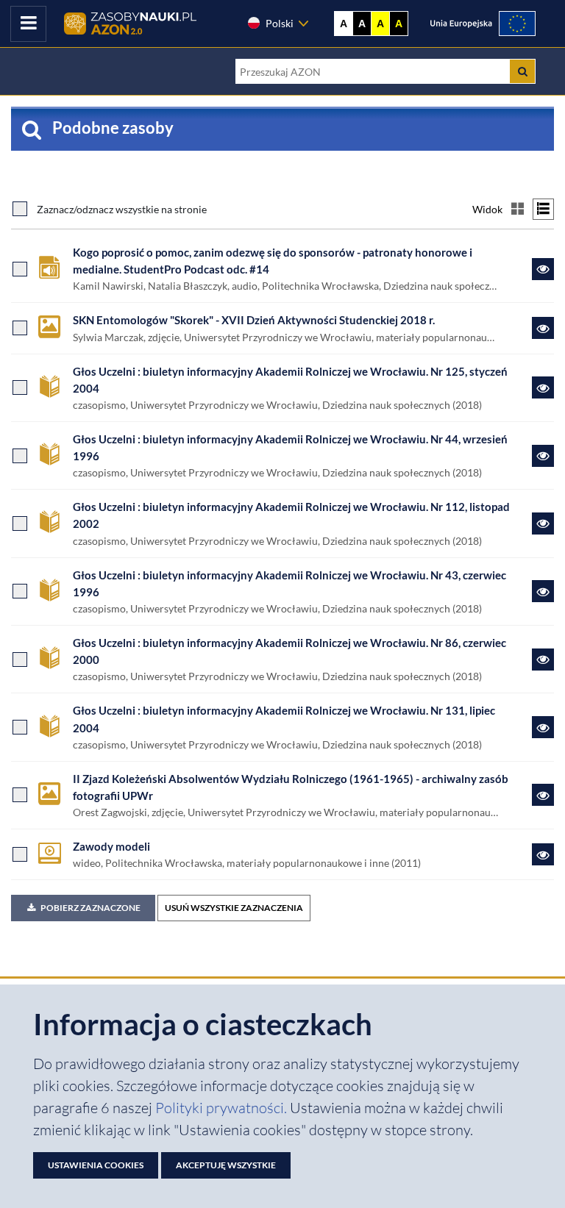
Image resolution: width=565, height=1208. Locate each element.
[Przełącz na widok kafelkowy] (517, 209)
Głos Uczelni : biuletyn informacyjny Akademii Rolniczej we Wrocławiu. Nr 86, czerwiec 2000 (289, 651)
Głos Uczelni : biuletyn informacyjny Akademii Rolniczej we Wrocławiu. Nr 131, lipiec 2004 (284, 719)
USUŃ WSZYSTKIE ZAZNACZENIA (234, 907)
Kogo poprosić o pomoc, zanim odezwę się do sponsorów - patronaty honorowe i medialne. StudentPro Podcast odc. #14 (272, 261)
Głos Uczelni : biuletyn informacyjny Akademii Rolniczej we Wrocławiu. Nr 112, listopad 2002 (291, 515)
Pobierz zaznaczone (90, 907)
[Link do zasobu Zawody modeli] (543, 854)
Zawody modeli (111, 846)
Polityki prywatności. (222, 1107)
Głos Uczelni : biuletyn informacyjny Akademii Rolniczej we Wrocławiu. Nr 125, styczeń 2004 (290, 380)
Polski (280, 23)
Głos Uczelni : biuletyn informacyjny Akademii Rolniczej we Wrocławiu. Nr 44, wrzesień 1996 (290, 447)
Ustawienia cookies (95, 1165)
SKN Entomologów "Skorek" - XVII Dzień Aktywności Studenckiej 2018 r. (254, 319)
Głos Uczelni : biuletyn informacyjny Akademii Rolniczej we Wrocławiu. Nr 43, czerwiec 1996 (289, 583)
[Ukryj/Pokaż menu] (28, 24)
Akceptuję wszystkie (226, 1165)
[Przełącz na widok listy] (543, 209)
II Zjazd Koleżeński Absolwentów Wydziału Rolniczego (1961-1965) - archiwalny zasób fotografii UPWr (290, 787)
